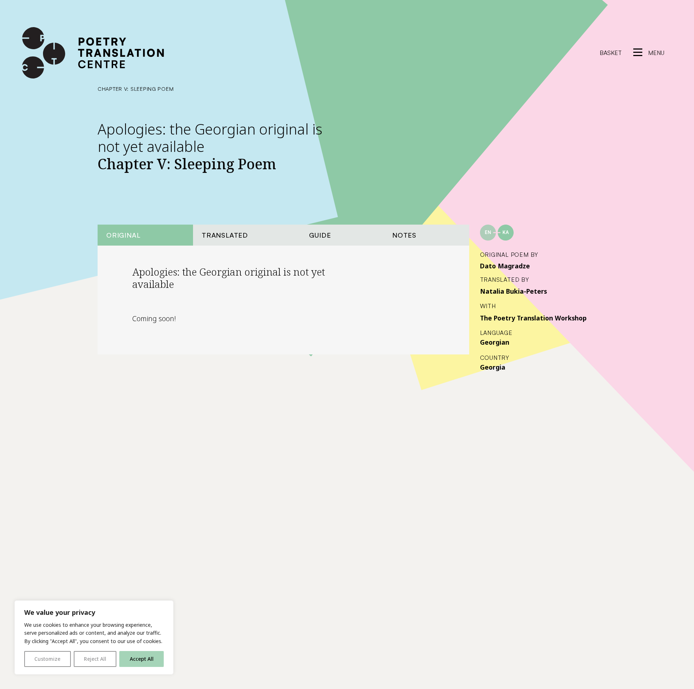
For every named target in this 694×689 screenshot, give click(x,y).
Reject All (95, 658)
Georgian (494, 342)
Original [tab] (123, 235)
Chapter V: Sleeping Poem (136, 88)
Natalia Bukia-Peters (513, 291)
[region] (94, 637)
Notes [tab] (404, 235)
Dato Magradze (505, 265)
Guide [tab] (320, 235)
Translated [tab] (225, 235)
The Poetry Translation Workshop (533, 318)
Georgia (492, 367)
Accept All (142, 658)
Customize (47, 658)
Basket (611, 52)
